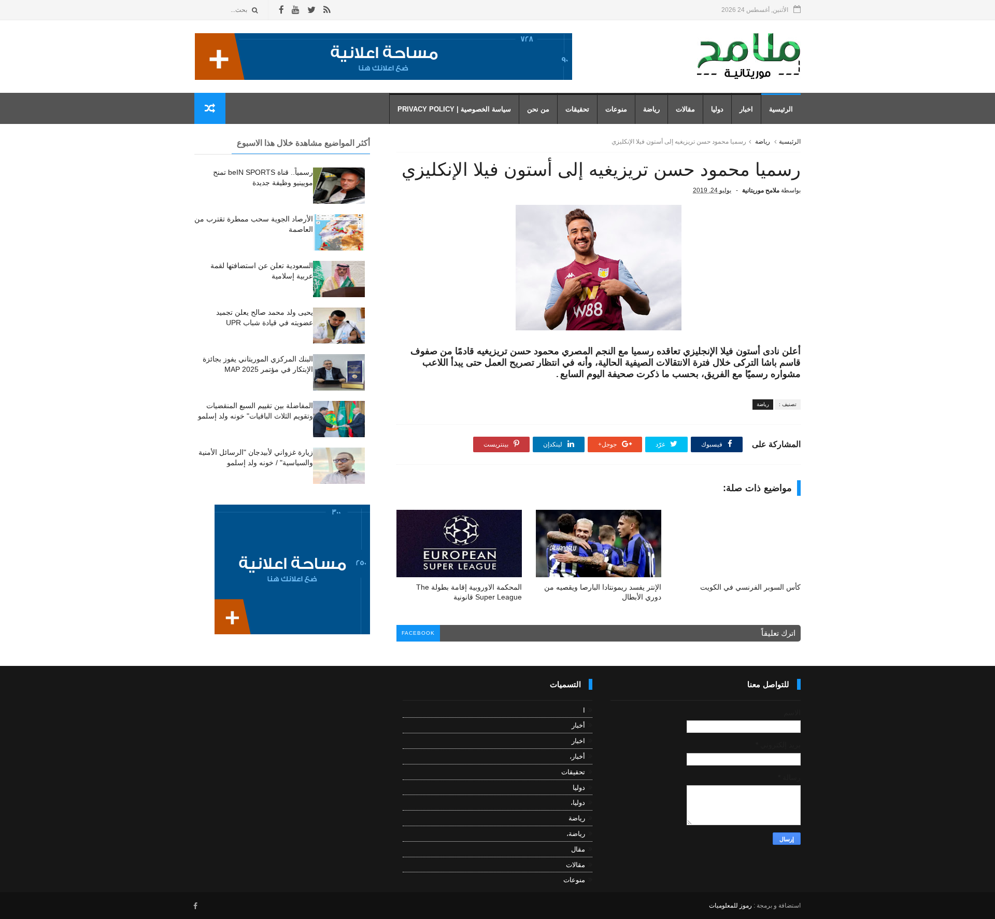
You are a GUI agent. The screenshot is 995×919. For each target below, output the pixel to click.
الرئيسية (781, 109)
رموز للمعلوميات (730, 905)
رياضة (651, 109)
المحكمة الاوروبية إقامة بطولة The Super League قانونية (469, 592)
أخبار (578, 725)
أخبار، (577, 756)
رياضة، (575, 834)
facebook (418, 633)
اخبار (746, 109)
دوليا (717, 109)
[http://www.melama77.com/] (383, 77)
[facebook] (281, 10)
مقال (578, 849)
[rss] (326, 10)
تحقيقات (577, 109)
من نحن (538, 109)
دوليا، (578, 802)
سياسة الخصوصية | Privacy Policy (454, 109)
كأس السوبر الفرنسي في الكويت (750, 587)
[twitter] (311, 10)
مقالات (685, 109)
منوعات (616, 109)
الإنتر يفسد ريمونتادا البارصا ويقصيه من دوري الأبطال (602, 592)
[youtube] (296, 10)
